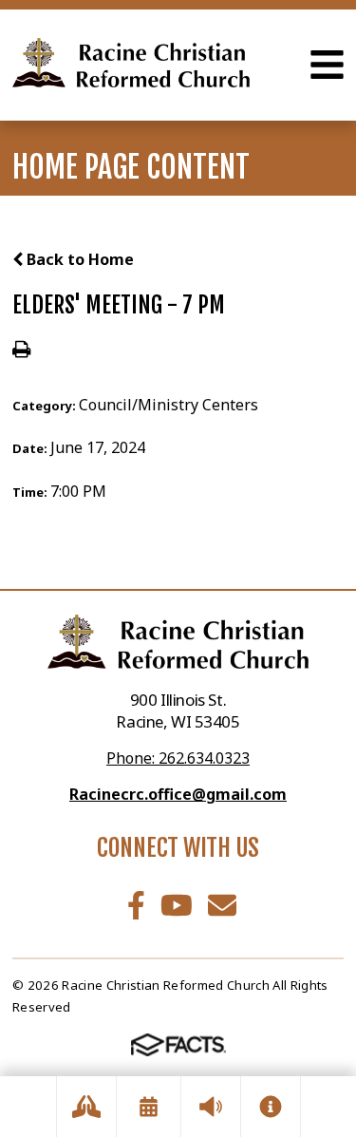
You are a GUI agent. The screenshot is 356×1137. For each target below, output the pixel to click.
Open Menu (327, 64)
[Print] (21, 350)
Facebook (136, 905)
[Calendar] (148, 1106)
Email (222, 905)
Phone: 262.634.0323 (178, 758)
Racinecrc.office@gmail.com (178, 794)
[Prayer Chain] (86, 1106)
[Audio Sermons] (210, 1106)
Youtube (176, 905)
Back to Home (78, 259)
